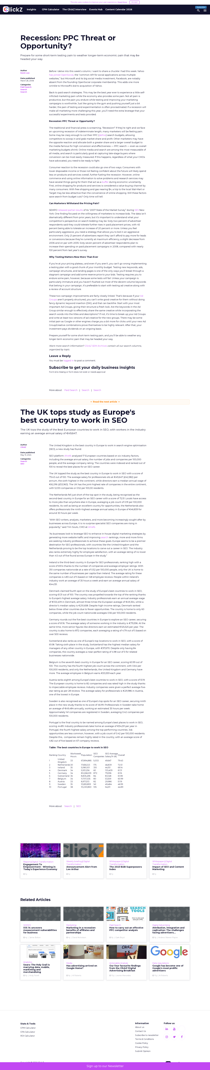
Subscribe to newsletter (147, 1035)
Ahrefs (67, 456)
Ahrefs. (92, 527)
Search (23, 89)
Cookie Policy (141, 1043)
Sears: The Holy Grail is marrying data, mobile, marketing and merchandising (40, 962)
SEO (22, 464)
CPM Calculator (50, 9)
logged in (68, 360)
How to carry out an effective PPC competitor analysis (126, 924)
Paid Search (25, 87)
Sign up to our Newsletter (105, 1066)
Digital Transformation (42, 862)
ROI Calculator (27, 1036)
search (104, 537)
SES (137, 210)
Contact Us (140, 1031)
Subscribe (201, 7)
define (102, 135)
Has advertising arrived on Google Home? (83, 962)
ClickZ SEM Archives (96, 346)
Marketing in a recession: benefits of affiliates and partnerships (83, 924)
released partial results (70, 210)
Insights (31, 9)
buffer (105, 182)
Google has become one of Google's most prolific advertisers (169, 962)
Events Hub (95, 9)
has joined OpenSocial (61, 75)
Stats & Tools (27, 1023)
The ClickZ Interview (74, 9)
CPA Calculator (27, 1032)
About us (139, 1027)
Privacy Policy (142, 1047)
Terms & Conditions (144, 1039)
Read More (122, 2)
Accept (134, 2)
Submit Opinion (142, 1051)
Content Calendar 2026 (118, 9)
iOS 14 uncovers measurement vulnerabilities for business (40, 924)
